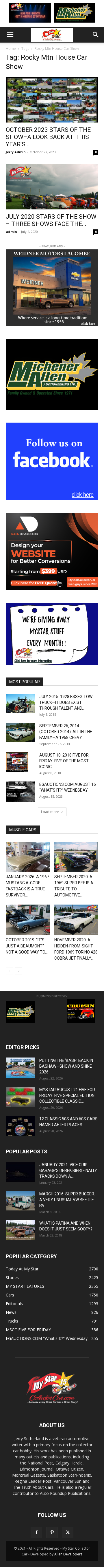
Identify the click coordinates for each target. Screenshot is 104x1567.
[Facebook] (36, 1532)
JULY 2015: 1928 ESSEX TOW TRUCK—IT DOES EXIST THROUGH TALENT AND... (65, 702)
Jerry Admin (16, 152)
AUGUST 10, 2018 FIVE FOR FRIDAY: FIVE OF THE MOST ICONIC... (64, 761)
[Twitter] (67, 1532)
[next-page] (18, 970)
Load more (50, 811)
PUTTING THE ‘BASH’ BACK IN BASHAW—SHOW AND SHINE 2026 (66, 1066)
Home (11, 48)
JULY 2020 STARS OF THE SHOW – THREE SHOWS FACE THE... (51, 220)
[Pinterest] (52, 1532)
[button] (10, 35)
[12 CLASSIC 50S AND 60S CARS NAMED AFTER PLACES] (20, 1126)
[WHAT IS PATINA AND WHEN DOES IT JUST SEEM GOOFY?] (20, 1230)
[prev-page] (9, 970)
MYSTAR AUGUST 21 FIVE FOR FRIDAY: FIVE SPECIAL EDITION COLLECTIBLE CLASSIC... (67, 1095)
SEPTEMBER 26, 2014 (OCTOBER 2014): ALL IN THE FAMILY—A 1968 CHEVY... (65, 732)
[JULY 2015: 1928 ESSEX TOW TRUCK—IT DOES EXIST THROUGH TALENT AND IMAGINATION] (20, 703)
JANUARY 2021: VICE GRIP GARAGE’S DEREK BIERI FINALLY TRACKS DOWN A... (68, 1170)
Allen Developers (68, 1554)
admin (11, 231)
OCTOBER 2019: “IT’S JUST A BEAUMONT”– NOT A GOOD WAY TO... (27, 946)
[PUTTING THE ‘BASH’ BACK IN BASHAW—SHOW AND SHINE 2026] (20, 1068)
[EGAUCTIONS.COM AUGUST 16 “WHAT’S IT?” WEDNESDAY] (20, 791)
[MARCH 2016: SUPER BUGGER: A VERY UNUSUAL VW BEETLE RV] (20, 1200)
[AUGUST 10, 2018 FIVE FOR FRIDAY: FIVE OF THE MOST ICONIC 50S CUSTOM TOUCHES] (17, 762)
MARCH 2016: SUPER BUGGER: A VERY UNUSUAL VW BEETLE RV (67, 1200)
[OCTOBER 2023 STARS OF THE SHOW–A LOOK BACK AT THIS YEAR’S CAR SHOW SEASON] (52, 100)
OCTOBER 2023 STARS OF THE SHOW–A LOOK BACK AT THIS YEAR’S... (48, 137)
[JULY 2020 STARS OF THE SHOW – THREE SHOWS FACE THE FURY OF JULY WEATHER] (52, 186)
